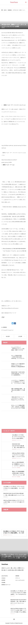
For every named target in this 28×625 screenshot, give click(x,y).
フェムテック (10, 330)
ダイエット (18, 578)
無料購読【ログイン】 (6, 584)
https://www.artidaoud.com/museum (10, 308)
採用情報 (3, 580)
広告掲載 (3, 582)
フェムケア (5, 330)
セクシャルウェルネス (20, 580)
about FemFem (5, 575)
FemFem (14, 2)
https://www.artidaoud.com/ (8, 40)
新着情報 (3, 27)
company (3, 578)
